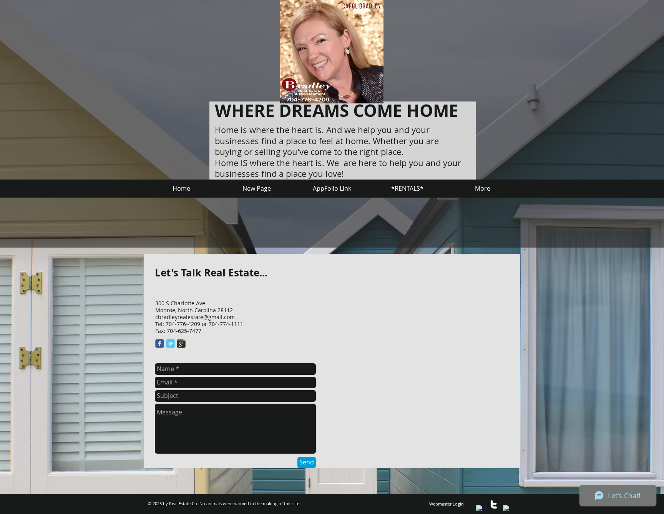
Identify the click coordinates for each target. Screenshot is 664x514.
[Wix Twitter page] (170, 343)
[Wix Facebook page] (159, 343)
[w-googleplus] (507, 509)
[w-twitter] (494, 504)
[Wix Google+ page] (181, 343)
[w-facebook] (480, 509)
